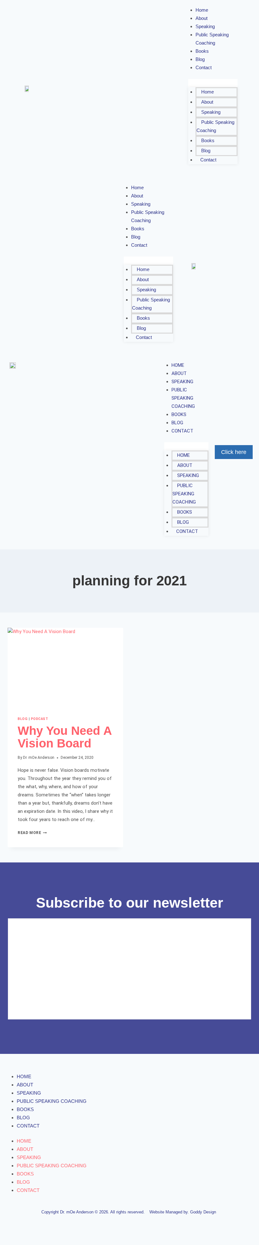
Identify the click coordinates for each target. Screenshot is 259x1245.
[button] (213, 83)
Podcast (39, 719)
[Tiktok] (170, 89)
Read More (32, 833)
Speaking (210, 112)
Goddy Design (203, 1212)
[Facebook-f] (88, 89)
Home (207, 91)
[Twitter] (100, 89)
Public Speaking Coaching (212, 38)
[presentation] (65, 666)
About (207, 102)
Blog (205, 150)
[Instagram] (112, 89)
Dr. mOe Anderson (38, 757)
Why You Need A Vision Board (64, 737)
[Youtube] (135, 89)
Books (207, 140)
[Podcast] (147, 89)
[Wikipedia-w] (158, 89)
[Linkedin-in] (123, 89)
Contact (204, 67)
